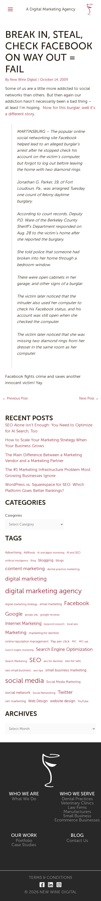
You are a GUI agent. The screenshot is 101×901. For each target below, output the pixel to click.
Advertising (13, 552)
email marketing (51, 604)
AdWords (29, 552)
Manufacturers (77, 811)
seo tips (38, 670)
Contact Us (77, 840)
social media (24, 680)
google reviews (49, 614)
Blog (33, 560)
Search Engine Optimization (64, 649)
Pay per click (60, 641)
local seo (72, 624)
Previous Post (15, 398)
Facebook (76, 603)
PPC (74, 641)
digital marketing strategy (21, 604)
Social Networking (44, 692)
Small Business (77, 815)
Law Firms (77, 807)
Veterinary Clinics (77, 803)
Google (14, 614)
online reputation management (26, 641)
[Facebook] (42, 884)
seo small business (18, 670)
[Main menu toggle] (10, 9)
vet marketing (15, 701)
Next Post (89, 398)
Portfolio (24, 840)
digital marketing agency (43, 591)
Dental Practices (77, 798)
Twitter (65, 692)
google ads (31, 614)
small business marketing (65, 670)
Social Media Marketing (63, 682)
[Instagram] (59, 884)
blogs (60, 560)
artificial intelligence (16, 560)
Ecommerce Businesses (77, 820)
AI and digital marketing (50, 552)
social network (17, 692)
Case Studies (24, 844)
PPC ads (83, 641)
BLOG (77, 835)
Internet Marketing (23, 623)
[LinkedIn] (50, 884)
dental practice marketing (63, 569)
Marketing (16, 632)
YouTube (83, 701)
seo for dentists (53, 661)
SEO (35, 660)
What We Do (24, 798)
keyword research (54, 624)
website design (62, 701)
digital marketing (26, 578)
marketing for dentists (44, 633)
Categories (13, 515)
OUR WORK (24, 835)
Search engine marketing (19, 650)
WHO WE (19, 793)
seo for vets (73, 661)
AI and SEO (74, 552)
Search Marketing (16, 661)
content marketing (25, 568)
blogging (45, 560)
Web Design (38, 701)
